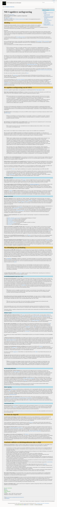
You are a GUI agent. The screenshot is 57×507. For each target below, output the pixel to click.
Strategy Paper (11, 174)
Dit (35, 326)
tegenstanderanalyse (13, 394)
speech (15, 261)
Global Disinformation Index (32, 64)
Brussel (22, 201)
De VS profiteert (10, 221)
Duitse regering (46, 21)
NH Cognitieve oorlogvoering (9, 6)
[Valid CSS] (35, 504)
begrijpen (24, 179)
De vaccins (10, 224)
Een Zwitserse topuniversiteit (19, 19)
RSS (6, 489)
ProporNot (27, 326)
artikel (8, 89)
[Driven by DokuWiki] (40, 504)
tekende (47, 239)
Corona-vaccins (10, 223)
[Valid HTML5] (31, 504)
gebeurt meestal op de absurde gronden (45, 69)
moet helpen (27, 331)
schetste (13, 168)
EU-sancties (10, 220)
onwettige (30, 200)
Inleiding (45, 11)
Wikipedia (7, 498)
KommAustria (39, 41)
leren (49, 229)
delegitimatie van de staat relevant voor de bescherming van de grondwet (18, 397)
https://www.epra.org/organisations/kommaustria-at (15, 497)
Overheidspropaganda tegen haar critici (48, 18)
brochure (41, 346)
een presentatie (46, 41)
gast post (31, 422)
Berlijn (27, 201)
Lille (19, 201)
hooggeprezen (15, 351)
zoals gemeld (15, 75)
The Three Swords (38, 89)
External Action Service (20, 210)
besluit (29, 235)
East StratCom (15, 208)
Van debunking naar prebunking (48, 16)
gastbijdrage (20, 207)
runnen (10, 190)
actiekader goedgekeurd (34, 184)
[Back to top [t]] (55, 12)
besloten (45, 464)
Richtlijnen (26, 434)
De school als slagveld (47, 23)
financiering (14, 389)
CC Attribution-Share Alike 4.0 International (42, 503)
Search (54, 2)
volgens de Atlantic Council (11, 339)
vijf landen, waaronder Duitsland (28, 378)
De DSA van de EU (47, 14)
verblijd (36, 351)
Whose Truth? (14, 347)
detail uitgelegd (16, 371)
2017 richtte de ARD (35, 320)
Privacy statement (7, 491)
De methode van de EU (12, 222)
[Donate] (21, 504)
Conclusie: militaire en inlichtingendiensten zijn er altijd (48, 24)
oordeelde (15, 406)
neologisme (9, 258)
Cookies (5, 492)
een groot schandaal (20, 79)
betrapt (25, 380)
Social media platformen (48, 20)
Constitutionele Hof (47, 22)
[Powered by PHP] (26, 504)
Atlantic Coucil (46, 19)
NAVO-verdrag (7, 112)
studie (23, 314)
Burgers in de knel (47, 15)
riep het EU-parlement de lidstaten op (16, 427)
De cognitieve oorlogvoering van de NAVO (48, 13)
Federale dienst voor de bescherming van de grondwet (27, 410)
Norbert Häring (11, 14)
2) (29, 326)
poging (9, 390)
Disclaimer (6, 490)
